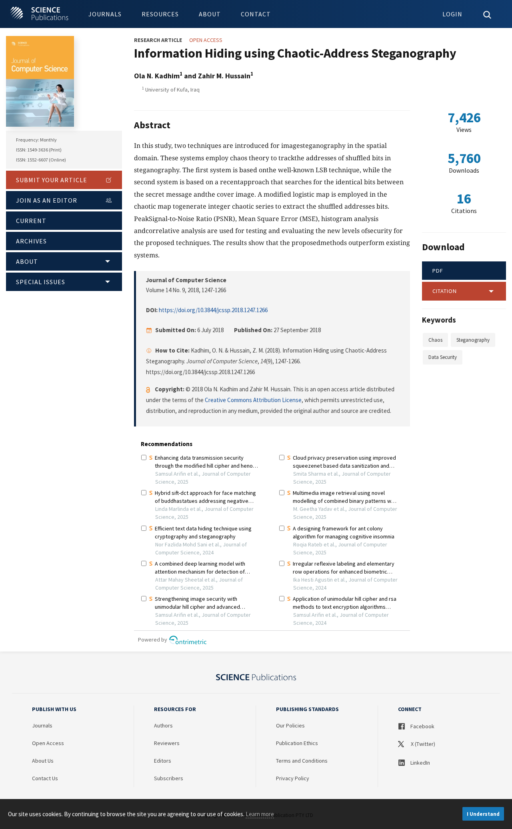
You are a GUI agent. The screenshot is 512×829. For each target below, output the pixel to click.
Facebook (421, 726)
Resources (160, 14)
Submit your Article (51, 180)
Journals (105, 14)
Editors (162, 760)
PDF (437, 270)
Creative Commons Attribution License (253, 400)
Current (31, 221)
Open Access (48, 743)
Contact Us (45, 778)
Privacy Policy (292, 778)
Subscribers (168, 778)
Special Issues (40, 282)
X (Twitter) (422, 743)
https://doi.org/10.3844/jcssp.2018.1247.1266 (213, 310)
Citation (444, 291)
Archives (31, 241)
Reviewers (167, 743)
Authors (163, 725)
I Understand (483, 814)
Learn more (260, 814)
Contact (256, 14)
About (210, 14)
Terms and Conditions (302, 760)
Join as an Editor (46, 200)
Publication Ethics (297, 743)
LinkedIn (419, 762)
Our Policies (290, 725)
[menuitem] (105, 14)
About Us (43, 760)
